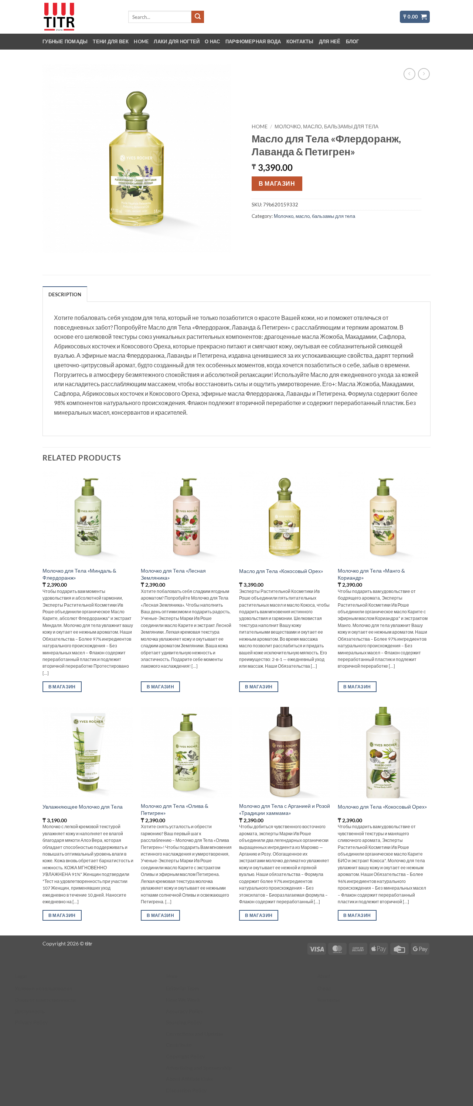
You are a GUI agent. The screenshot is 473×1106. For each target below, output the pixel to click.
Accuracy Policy (184, 1011)
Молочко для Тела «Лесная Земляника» (173, 574)
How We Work (183, 1000)
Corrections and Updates (194, 1034)
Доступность (30, 1011)
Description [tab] (64, 294)
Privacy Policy (31, 1022)
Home (141, 41)
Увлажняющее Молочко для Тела (82, 806)
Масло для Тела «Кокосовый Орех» (281, 571)
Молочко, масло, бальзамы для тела (326, 126)
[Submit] (197, 17)
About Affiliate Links (189, 1079)
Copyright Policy (185, 1056)
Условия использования (43, 988)
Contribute (178, 1045)
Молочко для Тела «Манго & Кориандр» (371, 574)
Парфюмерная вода (253, 41)
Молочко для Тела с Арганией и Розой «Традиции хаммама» (284, 809)
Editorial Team (182, 988)
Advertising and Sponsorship (199, 1068)
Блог (352, 41)
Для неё (330, 41)
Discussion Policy (186, 1090)
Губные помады (65, 41)
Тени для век (111, 41)
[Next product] (409, 74)
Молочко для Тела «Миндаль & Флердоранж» (79, 574)
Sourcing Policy (184, 1022)
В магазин (277, 183)
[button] (415, 17)
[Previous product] (423, 74)
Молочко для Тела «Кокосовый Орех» (382, 806)
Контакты (300, 41)
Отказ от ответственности (45, 1000)
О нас (212, 41)
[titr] (79, 17)
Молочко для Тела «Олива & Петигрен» (174, 809)
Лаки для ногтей (177, 41)
